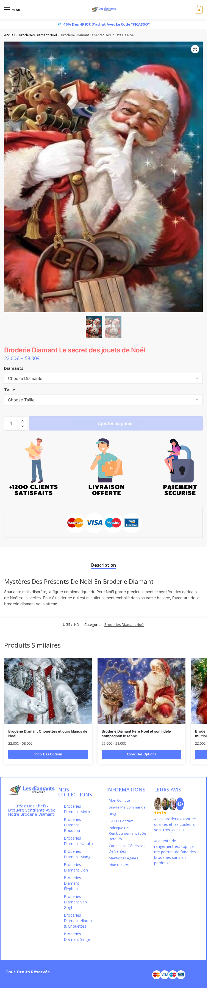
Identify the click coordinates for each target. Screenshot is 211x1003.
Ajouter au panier (116, 423)
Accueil (9, 35)
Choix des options (48, 754)
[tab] (103, 560)
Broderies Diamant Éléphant (72, 883)
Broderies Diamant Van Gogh (75, 902)
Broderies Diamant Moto (77, 809)
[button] (22, 421)
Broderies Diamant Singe (77, 936)
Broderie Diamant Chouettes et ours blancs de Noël (47, 733)
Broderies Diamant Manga (78, 854)
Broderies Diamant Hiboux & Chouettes (78, 920)
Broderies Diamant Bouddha (72, 825)
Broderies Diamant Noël (38, 35)
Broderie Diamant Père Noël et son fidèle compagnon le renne (136, 733)
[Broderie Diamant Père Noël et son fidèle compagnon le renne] (141, 691)
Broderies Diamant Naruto (78, 840)
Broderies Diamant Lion (76, 867)
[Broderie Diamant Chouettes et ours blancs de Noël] (48, 691)
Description (103, 565)
